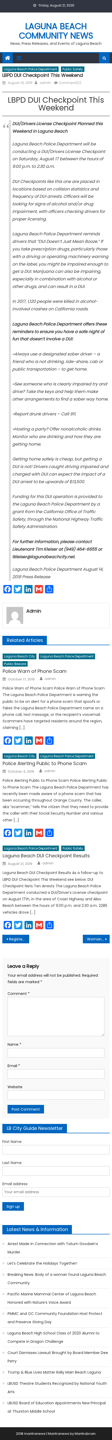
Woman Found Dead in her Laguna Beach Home (98, 939)
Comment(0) (70, 82)
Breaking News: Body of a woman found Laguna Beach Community (57, 1278)
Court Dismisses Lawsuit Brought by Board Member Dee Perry (58, 1357)
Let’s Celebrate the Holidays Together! (42, 1263)
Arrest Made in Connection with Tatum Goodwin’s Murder (53, 1248)
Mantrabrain (85, 1433)
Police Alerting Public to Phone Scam (45, 763)
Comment (19, 993)
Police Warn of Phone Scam (35, 671)
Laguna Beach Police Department (30, 69)
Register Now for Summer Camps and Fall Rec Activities (19, 939)
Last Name (12, 1162)
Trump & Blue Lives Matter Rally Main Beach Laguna (54, 1372)
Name (14, 1044)
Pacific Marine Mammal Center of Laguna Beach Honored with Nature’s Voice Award (52, 1298)
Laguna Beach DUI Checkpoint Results (46, 855)
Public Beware (15, 664)
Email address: (15, 1183)
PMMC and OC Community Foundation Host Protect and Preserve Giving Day (55, 1318)
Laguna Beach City (19, 656)
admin (45, 82)
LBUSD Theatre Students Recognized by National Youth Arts (57, 1387)
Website (15, 1087)
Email (14, 1065)
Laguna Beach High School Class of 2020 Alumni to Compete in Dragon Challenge (53, 1337)
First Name (12, 1141)
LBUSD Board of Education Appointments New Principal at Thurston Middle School (57, 1407)
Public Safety (73, 69)
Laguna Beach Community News (56, 30)
